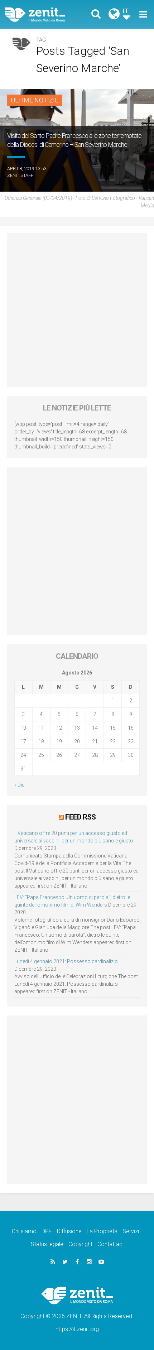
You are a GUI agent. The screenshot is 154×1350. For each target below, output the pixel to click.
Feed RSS (80, 817)
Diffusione (69, 1231)
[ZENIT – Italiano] (43, 14)
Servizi (130, 1231)
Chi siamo (24, 1231)
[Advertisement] (77, 310)
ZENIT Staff (20, 175)
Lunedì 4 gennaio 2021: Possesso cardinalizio (66, 961)
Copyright (80, 1244)
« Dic (19, 785)
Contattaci (110, 1244)
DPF (47, 1231)
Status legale (47, 1244)
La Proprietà (102, 1231)
